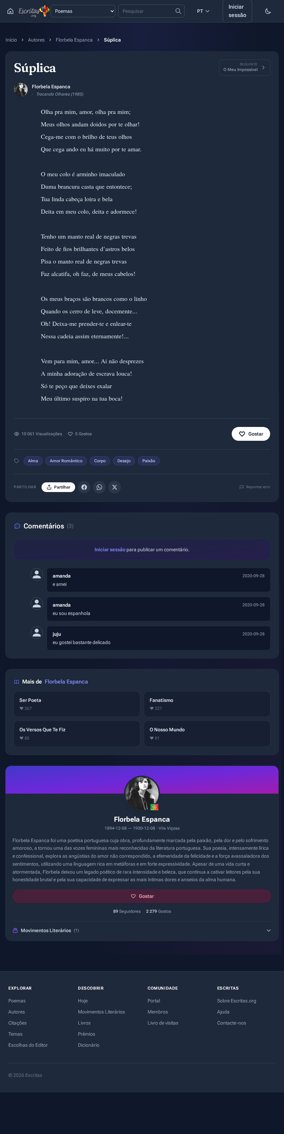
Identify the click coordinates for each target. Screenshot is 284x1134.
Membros (158, 1012)
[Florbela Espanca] (21, 90)
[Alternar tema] (268, 11)
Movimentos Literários (101, 1012)
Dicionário (88, 1045)
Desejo (124, 460)
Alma (33, 460)
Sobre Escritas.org (236, 1000)
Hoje (83, 1000)
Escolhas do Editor (28, 1045)
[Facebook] (84, 487)
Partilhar (62, 487)
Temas (15, 1034)
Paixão (148, 460)
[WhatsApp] (99, 487)
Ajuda (223, 1012)
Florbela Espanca (74, 40)
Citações (17, 1023)
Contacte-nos (231, 1023)
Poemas (17, 1000)
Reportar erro (258, 487)
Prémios (86, 1034)
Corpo (100, 460)
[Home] (10, 11)
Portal (154, 1000)
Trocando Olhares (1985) (59, 94)
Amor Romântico (66, 460)
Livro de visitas (163, 1023)
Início (11, 40)
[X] (114, 487)
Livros (84, 1023)
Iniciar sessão (110, 549)
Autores (36, 40)
